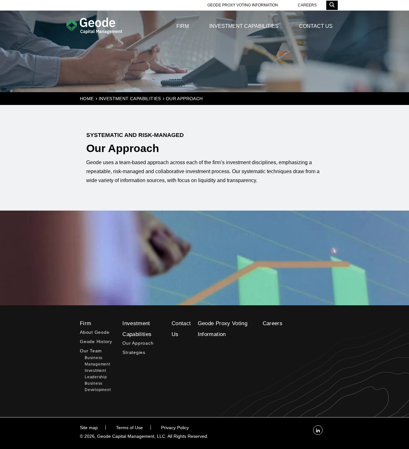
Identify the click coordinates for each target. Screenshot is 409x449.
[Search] (332, 5)
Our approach (184, 98)
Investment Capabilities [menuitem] (244, 26)
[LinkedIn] (318, 430)
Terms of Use (129, 427)
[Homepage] (94, 26)
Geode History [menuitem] (96, 341)
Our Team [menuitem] (91, 351)
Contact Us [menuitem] (316, 26)
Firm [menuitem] (182, 26)
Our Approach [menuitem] (137, 343)
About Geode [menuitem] (94, 332)
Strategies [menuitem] (133, 352)
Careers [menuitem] (272, 323)
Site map (89, 427)
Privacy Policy (175, 427)
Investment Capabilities (130, 98)
